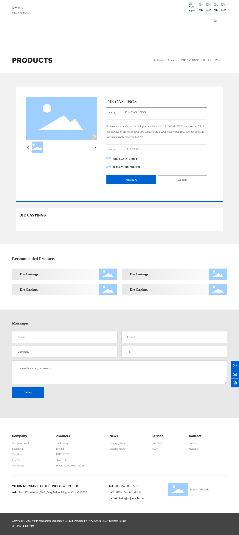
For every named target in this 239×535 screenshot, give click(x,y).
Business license (117, 520)
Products (172, 60)
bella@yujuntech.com (126, 166)
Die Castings (29, 274)
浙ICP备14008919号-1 (24, 526)
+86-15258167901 (124, 159)
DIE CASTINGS (190, 60)
